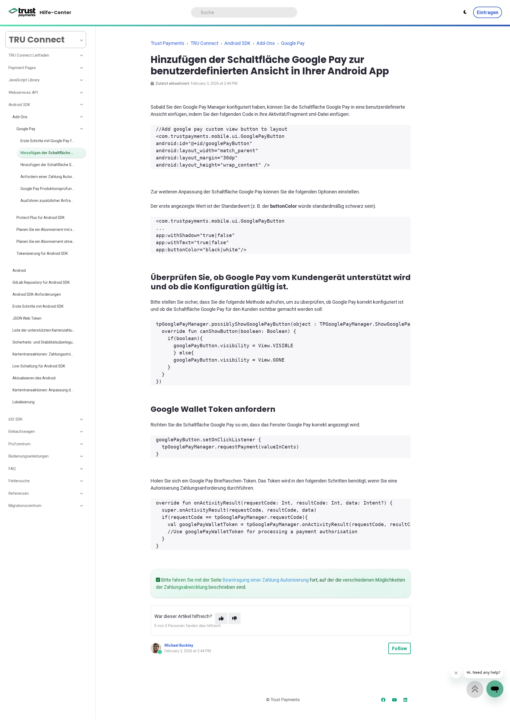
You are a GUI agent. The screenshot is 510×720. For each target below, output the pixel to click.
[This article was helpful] (221, 618)
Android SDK (237, 43)
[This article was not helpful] (234, 618)
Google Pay (293, 43)
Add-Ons (266, 43)
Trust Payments (167, 43)
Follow (399, 648)
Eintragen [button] (487, 12)
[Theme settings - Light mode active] (465, 12)
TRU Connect (204, 43)
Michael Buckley (178, 645)
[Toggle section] (82, 55)
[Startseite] (22, 12)
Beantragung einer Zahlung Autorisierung (266, 580)
